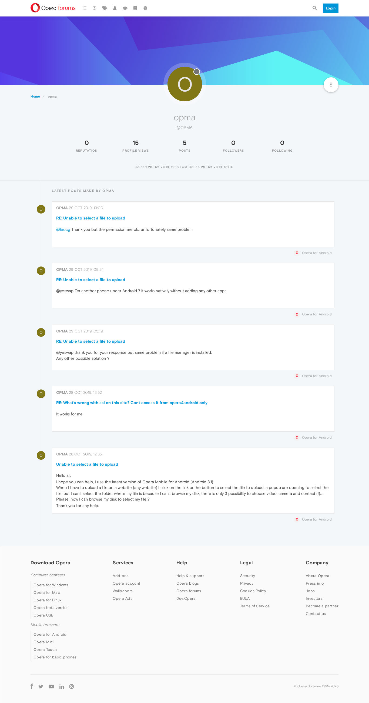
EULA (245, 598)
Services (123, 562)
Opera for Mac (46, 592)
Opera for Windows (50, 585)
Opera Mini (43, 642)
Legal (246, 562)
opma (62, 208)
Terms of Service (255, 606)
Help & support (190, 576)
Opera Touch (45, 649)
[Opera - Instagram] (71, 686)
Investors (314, 598)
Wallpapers (123, 591)
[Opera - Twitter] (41, 686)
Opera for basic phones (55, 657)
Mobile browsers (45, 624)
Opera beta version (51, 607)
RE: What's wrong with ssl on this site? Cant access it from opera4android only (131, 402)
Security (247, 576)
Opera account (126, 583)
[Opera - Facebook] (32, 686)
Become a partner (322, 606)
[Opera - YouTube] (51, 686)
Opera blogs (187, 583)
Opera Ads (122, 598)
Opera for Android (49, 634)
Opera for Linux (47, 600)
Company (317, 562)
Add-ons (120, 576)
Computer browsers (48, 575)
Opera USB (43, 615)
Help (181, 562)
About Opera (317, 576)
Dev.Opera (186, 598)
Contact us (316, 613)
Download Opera (50, 562)
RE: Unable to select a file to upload (90, 218)
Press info (315, 583)
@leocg (63, 229)
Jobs (310, 591)
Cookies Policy (253, 591)
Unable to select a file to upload (87, 464)
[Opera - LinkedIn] (62, 686)
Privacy (246, 583)
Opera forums (188, 591)
